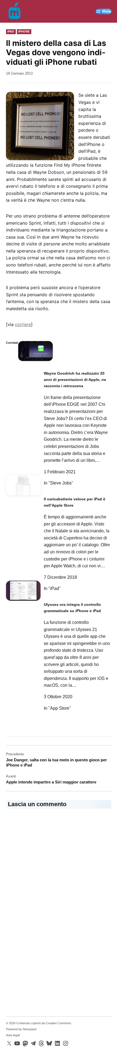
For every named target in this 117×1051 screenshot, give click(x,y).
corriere (23, 324)
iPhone (24, 31)
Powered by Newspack (21, 1029)
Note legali (13, 1035)
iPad (10, 31)
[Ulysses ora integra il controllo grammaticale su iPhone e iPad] (23, 593)
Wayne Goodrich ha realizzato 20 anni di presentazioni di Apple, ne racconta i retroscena (75, 379)
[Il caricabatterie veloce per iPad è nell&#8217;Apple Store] (23, 487)
